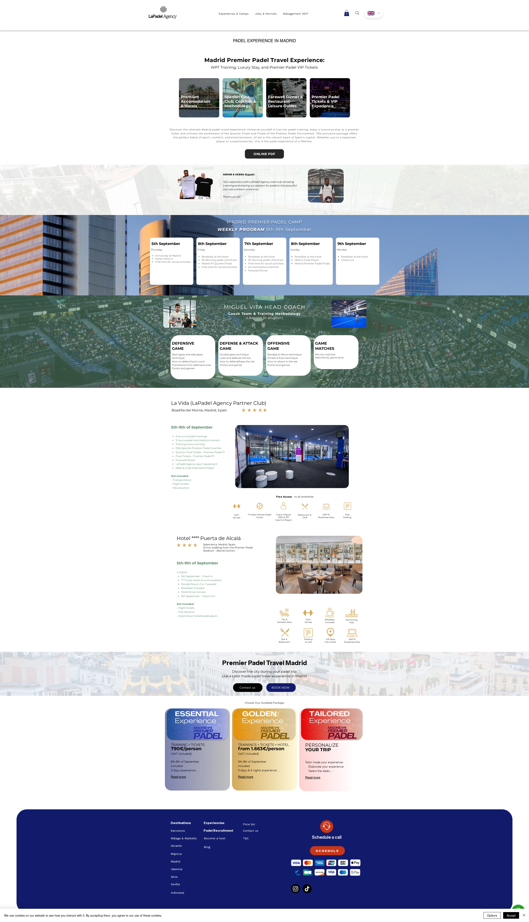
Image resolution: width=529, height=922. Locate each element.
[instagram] (295, 888)
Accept (511, 915)
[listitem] (197, 749)
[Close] (524, 915)
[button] (346, 13)
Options (492, 915)
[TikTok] (307, 888)
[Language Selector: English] (374, 13)
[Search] (357, 13)
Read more (178, 777)
